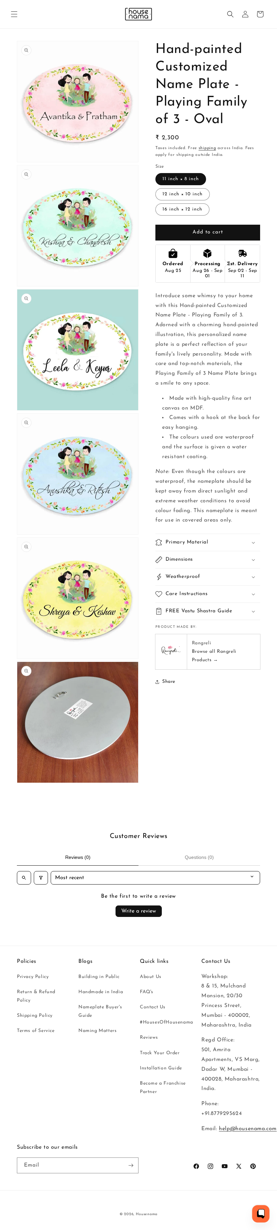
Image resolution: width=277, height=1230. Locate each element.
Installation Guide (161, 1068)
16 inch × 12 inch (182, 209)
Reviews (149, 1037)
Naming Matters (97, 1030)
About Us (150, 976)
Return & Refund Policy (36, 996)
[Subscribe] (130, 1165)
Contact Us (153, 1007)
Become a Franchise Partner (163, 1087)
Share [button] (168, 681)
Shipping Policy (35, 1015)
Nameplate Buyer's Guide (100, 1011)
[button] (14, 14)
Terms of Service (36, 1030)
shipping (207, 148)
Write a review (138, 911)
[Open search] (24, 878)
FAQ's (146, 992)
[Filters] (41, 878)
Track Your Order (160, 1053)
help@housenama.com (248, 1128)
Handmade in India (100, 992)
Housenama (146, 1214)
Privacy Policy (33, 976)
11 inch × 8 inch (180, 178)
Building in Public (99, 976)
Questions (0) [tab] (199, 857)
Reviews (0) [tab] (78, 857)
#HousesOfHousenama (166, 1022)
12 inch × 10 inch (182, 194)
